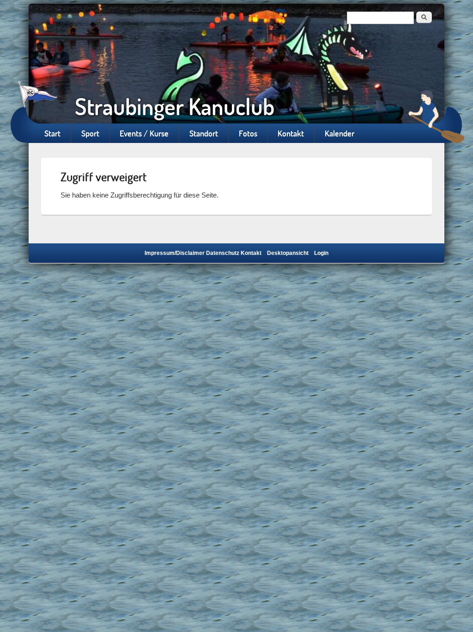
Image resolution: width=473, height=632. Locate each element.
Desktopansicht (288, 253)
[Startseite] (236, 64)
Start (52, 133)
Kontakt (291, 133)
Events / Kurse (144, 133)
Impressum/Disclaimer (175, 253)
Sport (90, 133)
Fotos (248, 133)
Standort (203, 133)
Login (321, 253)
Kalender (339, 133)
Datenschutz (222, 253)
